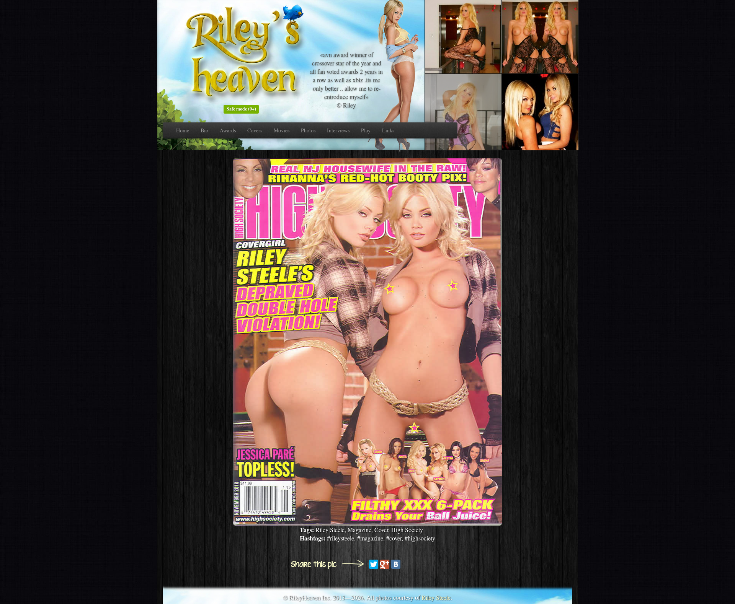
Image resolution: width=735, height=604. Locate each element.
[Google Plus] (384, 564)
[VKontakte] (395, 564)
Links (388, 130)
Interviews (338, 130)
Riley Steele (436, 597)
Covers (254, 130)
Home (182, 130)
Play (366, 130)
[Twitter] (373, 564)
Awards (228, 130)
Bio (204, 130)
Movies (281, 130)
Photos (308, 130)
